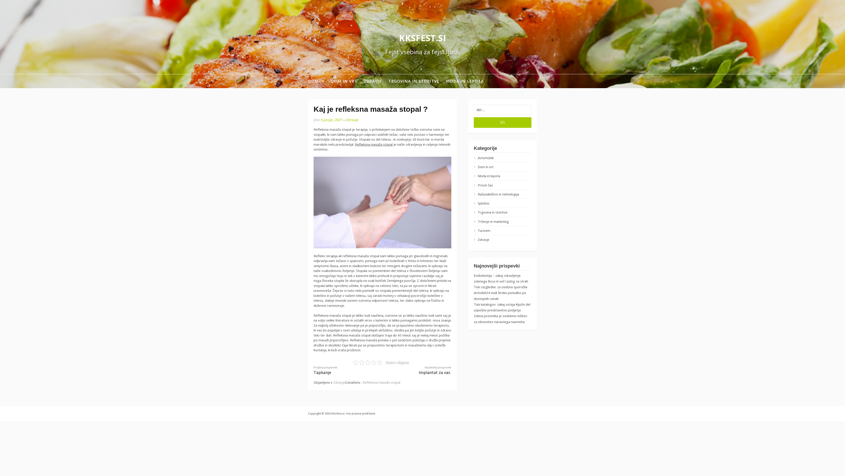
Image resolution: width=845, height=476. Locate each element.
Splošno (483, 203)
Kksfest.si (422, 38)
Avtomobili (486, 158)
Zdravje (373, 81)
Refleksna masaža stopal (374, 144)
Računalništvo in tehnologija (498, 194)
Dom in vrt (344, 81)
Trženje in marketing (493, 221)
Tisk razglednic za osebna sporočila (500, 287)
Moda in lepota (465, 81)
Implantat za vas (435, 370)
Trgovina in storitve (413, 81)
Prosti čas (485, 185)
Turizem (484, 230)
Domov (316, 81)
